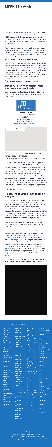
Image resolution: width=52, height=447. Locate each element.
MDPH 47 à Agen (19, 408)
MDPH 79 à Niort (44, 337)
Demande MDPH (10, 1)
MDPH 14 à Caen (7, 370)
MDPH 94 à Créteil (44, 388)
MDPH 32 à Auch (19, 353)
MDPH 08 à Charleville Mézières (6, 351)
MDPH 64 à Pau (31, 373)
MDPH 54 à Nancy (32, 340)
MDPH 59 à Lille (31, 357)
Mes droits (30, 1)
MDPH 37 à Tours (19, 371)
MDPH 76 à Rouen (44, 328)
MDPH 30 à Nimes (20, 346)
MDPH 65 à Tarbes (32, 376)
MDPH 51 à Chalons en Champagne (30, 330)
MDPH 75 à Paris (31, 409)
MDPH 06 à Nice (7, 345)
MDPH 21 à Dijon (7, 395)
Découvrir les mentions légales (26, 439)
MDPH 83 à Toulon (44, 349)
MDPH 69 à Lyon (31, 390)
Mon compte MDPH (23, 68)
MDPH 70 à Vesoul (32, 392)
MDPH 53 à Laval (31, 338)
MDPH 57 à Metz (31, 350)
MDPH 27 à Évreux (20, 336)
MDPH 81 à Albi (43, 343)
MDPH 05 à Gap (7, 342)
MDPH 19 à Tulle (7, 387)
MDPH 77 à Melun (44, 330)
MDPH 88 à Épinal (44, 368)
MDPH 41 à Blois (19, 385)
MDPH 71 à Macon (32, 395)
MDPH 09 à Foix (7, 355)
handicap (32, 50)
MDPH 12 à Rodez (7, 364)
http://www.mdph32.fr (31, 124)
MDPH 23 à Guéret (7, 401)
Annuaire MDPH (41, 1)
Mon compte (21, 1)
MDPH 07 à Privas (7, 347)
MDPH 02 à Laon (7, 332)
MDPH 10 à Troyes (7, 357)
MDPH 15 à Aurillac (8, 372)
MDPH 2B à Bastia (7, 393)
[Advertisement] (15, 19)
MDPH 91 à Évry (43, 378)
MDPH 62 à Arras (31, 367)
